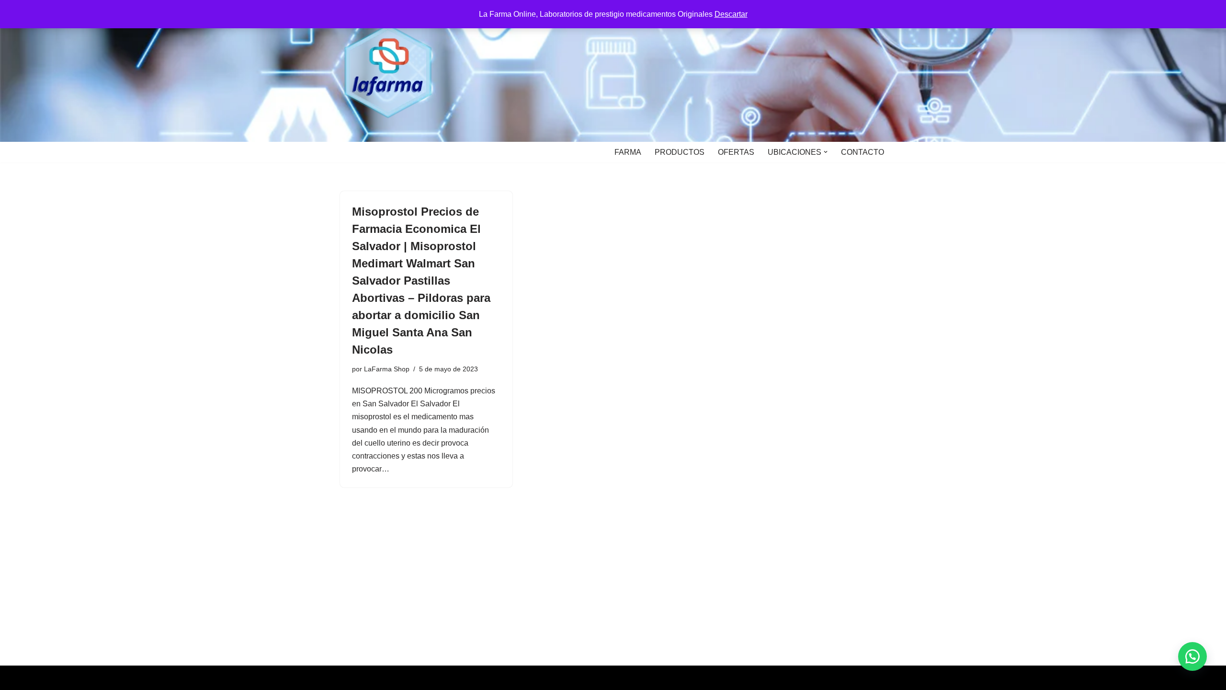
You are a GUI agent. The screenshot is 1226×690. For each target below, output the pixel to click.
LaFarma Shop (386, 369)
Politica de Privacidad (456, 678)
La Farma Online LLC (376, 678)
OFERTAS (736, 152)
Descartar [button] (731, 14)
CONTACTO (862, 152)
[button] (826, 152)
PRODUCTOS (679, 152)
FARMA (627, 152)
